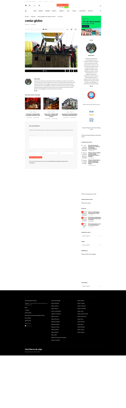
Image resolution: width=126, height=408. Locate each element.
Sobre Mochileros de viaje (30, 300)
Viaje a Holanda (54, 332)
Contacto (90, 10)
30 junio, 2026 (91, 221)
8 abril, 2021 (27, 24)
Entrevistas (46, 1)
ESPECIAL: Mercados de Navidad (58, 337)
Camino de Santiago (55, 300)
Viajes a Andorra (55, 305)
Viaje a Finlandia (55, 329)
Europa (54, 10)
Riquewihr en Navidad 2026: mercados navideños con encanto (51, 115)
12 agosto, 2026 (36, 117)
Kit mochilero (28, 318)
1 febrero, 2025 (91, 150)
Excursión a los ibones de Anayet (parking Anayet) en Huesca (94, 218)
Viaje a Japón (80, 324)
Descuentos (82, 10)
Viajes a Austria (54, 308)
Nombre (31, 151)
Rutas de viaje (28, 312)
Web (61, 151)
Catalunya (33, 16)
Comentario (31, 135)
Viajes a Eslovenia (55, 319)
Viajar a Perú (80, 319)
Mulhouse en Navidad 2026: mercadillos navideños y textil (33, 115)
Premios (27, 303)
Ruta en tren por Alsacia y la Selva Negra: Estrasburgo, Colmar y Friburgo (94, 154)
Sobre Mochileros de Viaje (30, 1)
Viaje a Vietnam (81, 332)
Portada (27, 16)
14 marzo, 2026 (91, 226)
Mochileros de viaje (33, 349)
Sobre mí (41, 10)
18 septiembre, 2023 (92, 165)
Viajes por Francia (55, 327)
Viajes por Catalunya (56, 313)
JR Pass (52, 1)
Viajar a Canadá (81, 303)
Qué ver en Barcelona (56, 311)
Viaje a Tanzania (81, 321)
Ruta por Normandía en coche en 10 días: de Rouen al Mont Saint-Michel (94, 161)
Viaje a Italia (54, 334)
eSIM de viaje (28, 320)
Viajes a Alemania (55, 303)
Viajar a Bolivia (80, 300)
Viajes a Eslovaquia (55, 321)
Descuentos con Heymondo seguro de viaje (34, 315)
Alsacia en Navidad (55, 340)
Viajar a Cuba (80, 311)
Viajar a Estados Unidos (82, 313)
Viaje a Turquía (80, 329)
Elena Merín (33, 24)
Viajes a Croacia (54, 316)
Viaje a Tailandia (81, 327)
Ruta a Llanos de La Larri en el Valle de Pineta (94, 224)
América (61, 10)
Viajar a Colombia (81, 305)
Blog (26, 307)
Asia (68, 10)
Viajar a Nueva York (81, 316)
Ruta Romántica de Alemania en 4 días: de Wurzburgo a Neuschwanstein (94, 147)
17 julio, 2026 (90, 214)
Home (35, 10)
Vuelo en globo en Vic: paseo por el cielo (46, 16)
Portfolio (40, 1)
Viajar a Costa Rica (81, 308)
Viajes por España (55, 324)
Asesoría (47, 10)
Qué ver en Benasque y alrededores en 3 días (94, 212)
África (74, 10)
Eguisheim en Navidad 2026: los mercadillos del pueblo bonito (69, 115)
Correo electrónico (49, 151)
